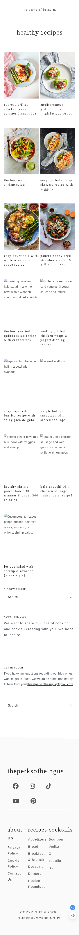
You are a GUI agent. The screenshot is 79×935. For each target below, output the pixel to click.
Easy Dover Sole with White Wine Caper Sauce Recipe (21, 260)
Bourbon (56, 839)
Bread (33, 846)
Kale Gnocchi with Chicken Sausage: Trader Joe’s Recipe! (56, 491)
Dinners (35, 873)
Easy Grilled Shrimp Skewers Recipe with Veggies (56, 184)
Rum (53, 868)
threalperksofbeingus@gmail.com (50, 684)
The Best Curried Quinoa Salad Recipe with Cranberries (20, 336)
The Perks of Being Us (39, 9)
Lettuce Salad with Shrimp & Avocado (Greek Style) (19, 571)
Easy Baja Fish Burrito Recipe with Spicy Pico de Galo (19, 415)
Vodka (54, 846)
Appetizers (37, 839)
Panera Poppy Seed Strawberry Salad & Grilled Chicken (56, 260)
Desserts (36, 866)
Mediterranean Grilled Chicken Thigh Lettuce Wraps (56, 109)
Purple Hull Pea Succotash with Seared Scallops (53, 415)
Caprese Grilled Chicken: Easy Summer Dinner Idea (20, 109)
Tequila (55, 861)
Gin (52, 853)
